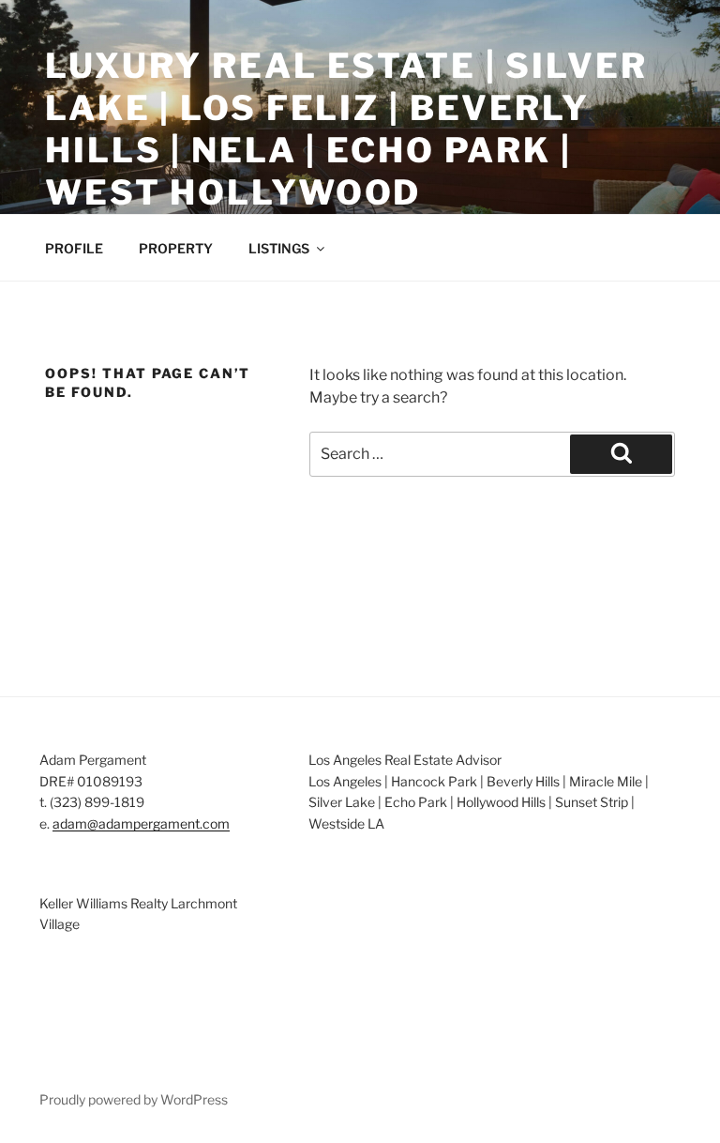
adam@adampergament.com (141, 823)
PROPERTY (176, 248)
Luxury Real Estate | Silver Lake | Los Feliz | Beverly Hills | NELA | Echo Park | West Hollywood (346, 129)
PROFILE (74, 248)
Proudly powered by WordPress (133, 1099)
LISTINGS (278, 248)
